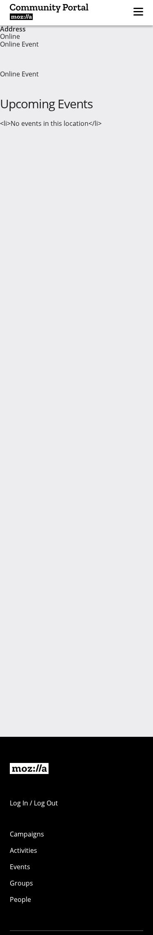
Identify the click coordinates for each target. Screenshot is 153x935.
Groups (21, 883)
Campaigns (27, 834)
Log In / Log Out (34, 803)
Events (20, 866)
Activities (23, 850)
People (20, 899)
